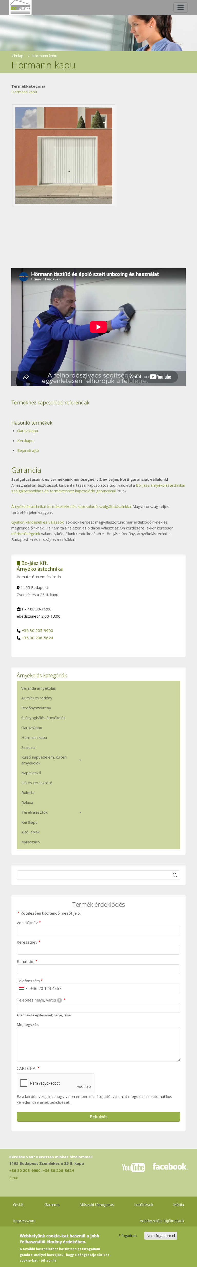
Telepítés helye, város (38, 1000)
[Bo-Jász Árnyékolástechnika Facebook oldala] (170, 1167)
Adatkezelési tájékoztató (162, 1220)
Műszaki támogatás (97, 1204)
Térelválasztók (34, 812)
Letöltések (143, 1204)
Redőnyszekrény (36, 707)
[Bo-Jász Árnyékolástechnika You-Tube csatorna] (133, 1167)
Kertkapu (25, 440)
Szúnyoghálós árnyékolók (43, 717)
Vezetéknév (27, 922)
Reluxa (27, 802)
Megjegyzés (28, 1024)
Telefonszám (28, 980)
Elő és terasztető (36, 782)
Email (13, 1177)
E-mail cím (25, 961)
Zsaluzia (28, 747)
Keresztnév (27, 942)
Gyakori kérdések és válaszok (37, 522)
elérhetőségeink (25, 533)
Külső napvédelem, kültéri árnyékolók (44, 759)
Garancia (52, 1204)
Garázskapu (27, 430)
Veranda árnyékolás (38, 688)
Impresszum (24, 1220)
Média (178, 1204)
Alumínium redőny (36, 697)
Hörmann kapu (24, 91)
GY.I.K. (18, 1204)
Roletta (27, 792)
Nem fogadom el (160, 1235)
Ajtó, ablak (30, 831)
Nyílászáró (30, 841)
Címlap (17, 55)
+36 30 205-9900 (37, 630)
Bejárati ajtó (28, 450)
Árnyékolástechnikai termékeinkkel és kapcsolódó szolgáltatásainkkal (71, 506)
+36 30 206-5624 (37, 637)
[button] (64, 155)
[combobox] (23, 988)
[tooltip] (59, 1000)
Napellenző (31, 772)
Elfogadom (128, 1235)
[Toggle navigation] (180, 7)
